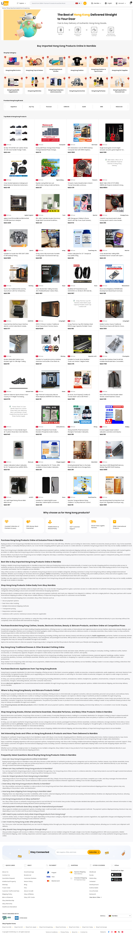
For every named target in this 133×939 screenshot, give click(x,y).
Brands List (27, 875)
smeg (63, 250)
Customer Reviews (30, 878)
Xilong (95, 427)
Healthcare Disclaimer (9, 907)
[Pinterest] (122, 932)
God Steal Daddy (92, 497)
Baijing (127, 427)
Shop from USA (6, 927)
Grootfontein (93, 891)
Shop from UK (18, 927)
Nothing (31, 286)
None (95, 286)
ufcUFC (31, 497)
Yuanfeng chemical (92, 250)
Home (4, 8)
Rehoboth (92, 894)
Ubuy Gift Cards (29, 897)
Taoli (63, 215)
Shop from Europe (101, 927)
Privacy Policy (65, 932)
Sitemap (5, 885)
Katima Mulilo (93, 888)
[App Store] (116, 875)
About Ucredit (28, 891)
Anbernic (119, 107)
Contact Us (6, 875)
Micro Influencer (7, 897)
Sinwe (63, 391)
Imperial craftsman (92, 356)
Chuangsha (125, 356)
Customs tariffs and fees (10, 891)
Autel (66, 107)
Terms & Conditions (52, 932)
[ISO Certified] (20, 918)
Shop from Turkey (87, 927)
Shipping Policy (7, 894)
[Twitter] (118, 932)
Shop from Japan (31, 927)
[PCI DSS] (6, 918)
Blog (25, 885)
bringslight (62, 321)
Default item (29, 391)
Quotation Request (8, 878)
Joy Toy (13, 107)
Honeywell (62, 144)
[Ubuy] (5, 3)
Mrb (84, 107)
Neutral (95, 215)
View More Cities (95, 897)
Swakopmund (93, 885)
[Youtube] (115, 932)
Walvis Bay (92, 878)
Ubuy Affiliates (29, 894)
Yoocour (31, 107)
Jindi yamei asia (60, 427)
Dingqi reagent (60, 462)
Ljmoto (31, 250)
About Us (5, 872)
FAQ (25, 888)
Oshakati (92, 881)
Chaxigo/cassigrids (124, 215)
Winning (63, 356)
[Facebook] (108, 932)
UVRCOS (49, 107)
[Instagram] (111, 932)
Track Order (6, 888)
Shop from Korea (61, 927)
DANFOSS (30, 321)
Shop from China (74, 927)
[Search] (84, 3)
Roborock (101, 107)
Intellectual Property (9, 881)
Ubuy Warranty (7, 904)
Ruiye (63, 286)
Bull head (94, 144)
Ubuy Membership (8, 900)
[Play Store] (116, 880)
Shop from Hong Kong (46, 927)
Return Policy (28, 881)
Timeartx (94, 180)
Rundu (91, 875)
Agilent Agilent (29, 215)
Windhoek (92, 872)
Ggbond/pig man (60, 180)
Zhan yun (30, 462)
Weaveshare (125, 286)
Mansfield (94, 462)
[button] (96, 3)
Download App (29, 872)
